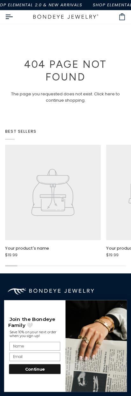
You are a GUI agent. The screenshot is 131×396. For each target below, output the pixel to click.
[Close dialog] (121, 305)
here (110, 94)
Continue (35, 369)
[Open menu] (14, 17)
